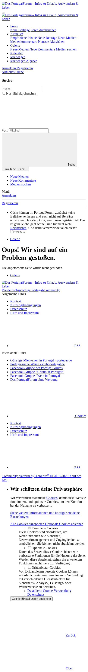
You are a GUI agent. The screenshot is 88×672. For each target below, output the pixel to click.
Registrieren (10, 203)
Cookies (80, 416)
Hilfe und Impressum (24, 313)
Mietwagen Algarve (23, 61)
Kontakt (15, 301)
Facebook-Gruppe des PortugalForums (36, 368)
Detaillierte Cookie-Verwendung (49, 590)
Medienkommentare (23, 41)
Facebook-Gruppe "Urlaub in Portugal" (37, 372)
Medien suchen (66, 49)
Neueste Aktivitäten (51, 41)
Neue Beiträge (20, 30)
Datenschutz (18, 309)
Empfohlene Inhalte (23, 38)
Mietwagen (17, 57)
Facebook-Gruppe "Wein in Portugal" (35, 375)
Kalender (16, 53)
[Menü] (3, 12)
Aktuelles (16, 34)
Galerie (15, 45)
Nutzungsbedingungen (25, 305)
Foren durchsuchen (43, 30)
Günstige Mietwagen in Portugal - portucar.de (41, 360)
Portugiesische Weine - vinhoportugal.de (37, 364)
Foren (14, 26)
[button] (34, 126)
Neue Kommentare (42, 49)
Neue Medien (67, 38)
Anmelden (9, 195)
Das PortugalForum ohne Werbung (33, 379)
